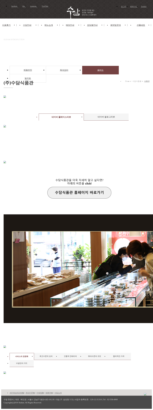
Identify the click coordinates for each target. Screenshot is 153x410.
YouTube (45, 6)
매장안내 (70, 25)
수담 (80, 12)
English (143, 7)
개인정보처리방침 (17, 393)
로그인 (123, 7)
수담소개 (58, 393)
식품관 (147, 81)
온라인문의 (30, 393)
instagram (33, 6)
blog (24, 6)
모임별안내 (92, 25)
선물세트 (141, 25)
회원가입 (133, 7)
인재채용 (40, 393)
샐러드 (100, 70)
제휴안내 (49, 393)
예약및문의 (115, 25)
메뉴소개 (49, 25)
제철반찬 (28, 70)
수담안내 (27, 25)
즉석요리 (64, 70)
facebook (14, 6)
